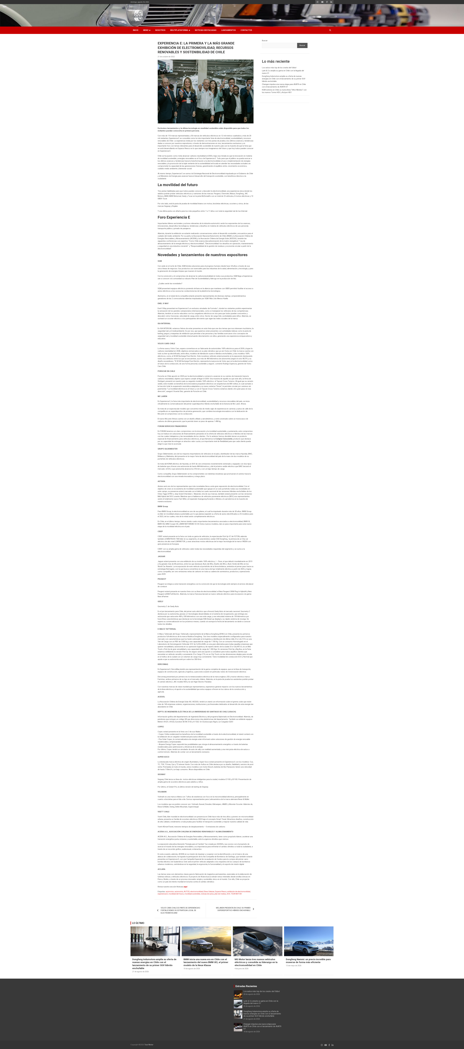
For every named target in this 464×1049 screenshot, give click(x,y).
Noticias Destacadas (205, 30)
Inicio (135, 30)
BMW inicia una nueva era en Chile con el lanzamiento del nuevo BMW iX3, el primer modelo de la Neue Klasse (206, 962)
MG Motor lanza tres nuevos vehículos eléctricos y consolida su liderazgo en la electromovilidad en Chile (256, 962)
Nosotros (160, 30)
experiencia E (163, 894)
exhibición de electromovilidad (238, 892)
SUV (228, 894)
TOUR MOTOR (236, 894)
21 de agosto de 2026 (140, 972)
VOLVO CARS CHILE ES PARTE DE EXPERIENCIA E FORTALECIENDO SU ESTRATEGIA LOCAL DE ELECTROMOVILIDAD (180, 910)
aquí (185, 887)
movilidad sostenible (192, 894)
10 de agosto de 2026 (192, 969)
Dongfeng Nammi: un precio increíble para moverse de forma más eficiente (308, 961)
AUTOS (187, 892)
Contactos (246, 30)
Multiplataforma (179, 30)
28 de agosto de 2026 (251, 994)
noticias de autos (207, 894)
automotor (170, 892)
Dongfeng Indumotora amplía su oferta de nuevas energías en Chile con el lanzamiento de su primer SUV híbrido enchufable (283, 78)
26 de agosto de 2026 (251, 1006)
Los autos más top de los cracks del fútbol (279, 68)
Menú (145, 30)
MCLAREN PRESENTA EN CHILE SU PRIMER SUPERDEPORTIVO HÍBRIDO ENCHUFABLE (233, 909)
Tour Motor (148, 1045)
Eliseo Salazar (209, 892)
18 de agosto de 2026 (251, 1032)
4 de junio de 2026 (241, 969)
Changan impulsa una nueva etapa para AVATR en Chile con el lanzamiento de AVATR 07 (262, 1026)
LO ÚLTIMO (138, 923)
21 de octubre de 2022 (166, 57)
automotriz (179, 892)
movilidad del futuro (176, 894)
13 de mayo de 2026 (293, 966)
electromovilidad (196, 892)
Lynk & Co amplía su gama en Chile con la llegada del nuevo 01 (260, 1002)
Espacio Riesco (221, 892)
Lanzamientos (228, 30)
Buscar (265, 40)
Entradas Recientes (246, 986)
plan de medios (220, 894)
